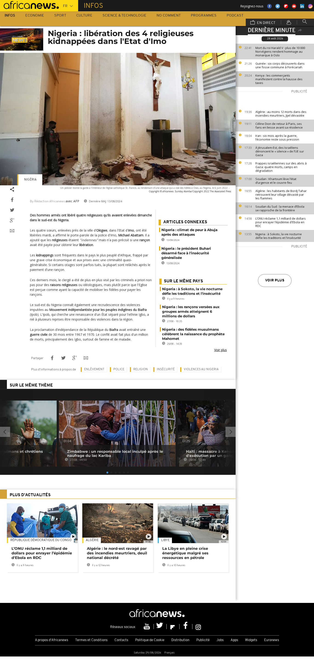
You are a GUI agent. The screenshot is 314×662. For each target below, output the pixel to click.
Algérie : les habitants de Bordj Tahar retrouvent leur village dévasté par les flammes (281, 194)
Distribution (180, 640)
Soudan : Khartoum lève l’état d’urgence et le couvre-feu (275, 180)
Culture (84, 15)
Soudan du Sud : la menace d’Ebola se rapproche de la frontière (279, 208)
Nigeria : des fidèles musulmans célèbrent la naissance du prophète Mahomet (193, 334)
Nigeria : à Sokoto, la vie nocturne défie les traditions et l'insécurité (278, 236)
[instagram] (198, 626)
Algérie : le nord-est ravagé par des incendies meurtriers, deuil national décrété (117, 553)
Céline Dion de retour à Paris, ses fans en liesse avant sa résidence (279, 125)
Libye (165, 540)
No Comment (169, 15)
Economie (34, 15)
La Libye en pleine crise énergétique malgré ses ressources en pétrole (185, 553)
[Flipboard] (173, 626)
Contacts (121, 640)
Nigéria (30, 179)
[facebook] (186, 626)
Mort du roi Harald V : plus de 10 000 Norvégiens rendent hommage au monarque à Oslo (280, 51)
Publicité (203, 640)
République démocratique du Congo (40, 540)
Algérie (92, 540)
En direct (265, 23)
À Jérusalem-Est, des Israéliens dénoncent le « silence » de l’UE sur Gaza (279, 151)
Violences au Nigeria (201, 369)
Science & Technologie (124, 15)
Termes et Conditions (91, 640)
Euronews (271, 640)
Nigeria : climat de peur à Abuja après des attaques (189, 232)
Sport (60, 15)
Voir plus (274, 280)
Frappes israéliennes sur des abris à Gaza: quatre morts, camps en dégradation (281, 166)
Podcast (235, 15)
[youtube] (147, 626)
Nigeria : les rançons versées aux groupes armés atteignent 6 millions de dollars (191, 311)
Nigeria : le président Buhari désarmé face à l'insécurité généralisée (186, 253)
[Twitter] (160, 626)
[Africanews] (29, 4)
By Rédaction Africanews (47, 201)
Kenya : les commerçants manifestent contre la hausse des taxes (279, 79)
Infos (10, 15)
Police (118, 369)
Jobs (220, 640)
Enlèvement (94, 369)
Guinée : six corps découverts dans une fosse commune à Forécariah (280, 65)
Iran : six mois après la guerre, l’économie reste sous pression (277, 137)
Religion (140, 369)
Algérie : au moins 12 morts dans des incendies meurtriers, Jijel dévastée (280, 113)
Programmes (204, 15)
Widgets (251, 640)
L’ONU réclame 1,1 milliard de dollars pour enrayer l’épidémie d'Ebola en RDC (280, 222)
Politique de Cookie (149, 640)
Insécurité (166, 369)
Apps (234, 640)
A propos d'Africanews (51, 640)
